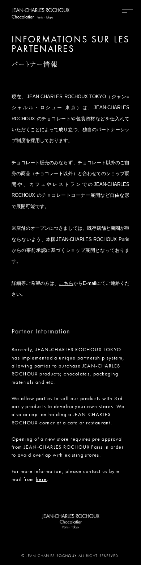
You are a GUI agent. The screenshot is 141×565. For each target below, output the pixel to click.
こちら (66, 283)
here (41, 479)
